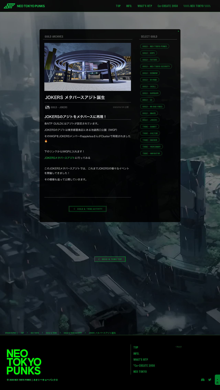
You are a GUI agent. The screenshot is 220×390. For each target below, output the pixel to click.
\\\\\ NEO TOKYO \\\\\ (196, 6)
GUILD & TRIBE (51, 333)
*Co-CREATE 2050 (144, 365)
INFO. (136, 353)
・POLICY (178, 346)
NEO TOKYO (35, 333)
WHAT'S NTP (140, 359)
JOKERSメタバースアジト (59, 158)
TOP (22, 333)
